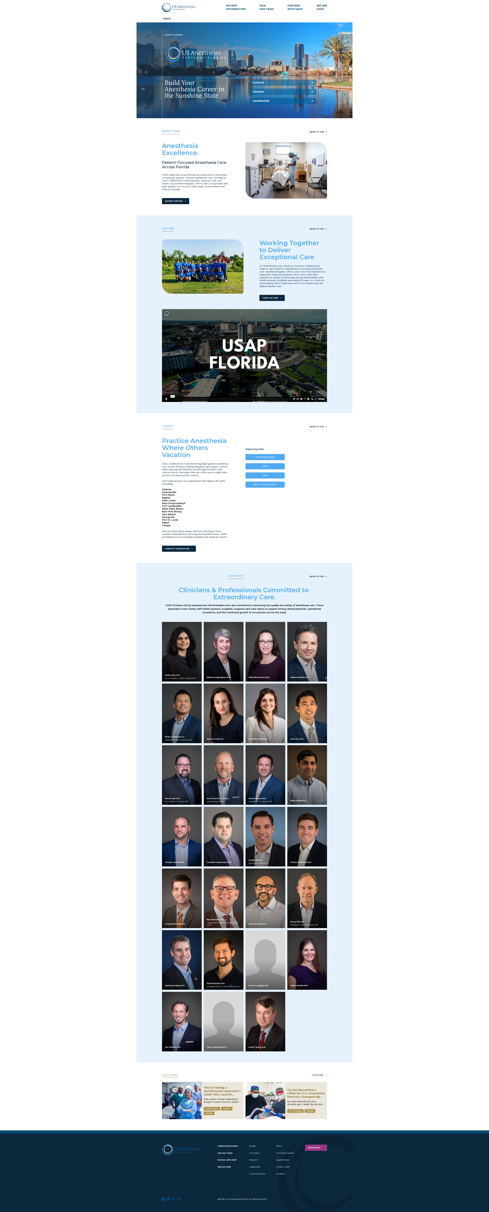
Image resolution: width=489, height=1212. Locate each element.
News (279, 1146)
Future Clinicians (257, 1174)
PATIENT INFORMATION (236, 7)
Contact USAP (283, 1167)
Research (253, 1160)
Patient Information (228, 1146)
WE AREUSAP (322, 7)
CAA (265, 475)
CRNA (265, 466)
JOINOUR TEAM (266, 7)
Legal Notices (282, 1160)
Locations (280, 1174)
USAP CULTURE (270, 298)
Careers (258, 91)
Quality (252, 1146)
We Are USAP (224, 1167)
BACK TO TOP (317, 132)
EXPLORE (317, 1075)
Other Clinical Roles (265, 484)
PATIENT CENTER (174, 201)
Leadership (261, 101)
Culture (258, 82)
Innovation (254, 1153)
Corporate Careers (285, 1153)
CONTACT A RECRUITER (177, 548)
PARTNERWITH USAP (295, 7)
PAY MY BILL (314, 1147)
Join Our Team (225, 1153)
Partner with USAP (227, 1160)
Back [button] (167, 19)
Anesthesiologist (265, 457)
